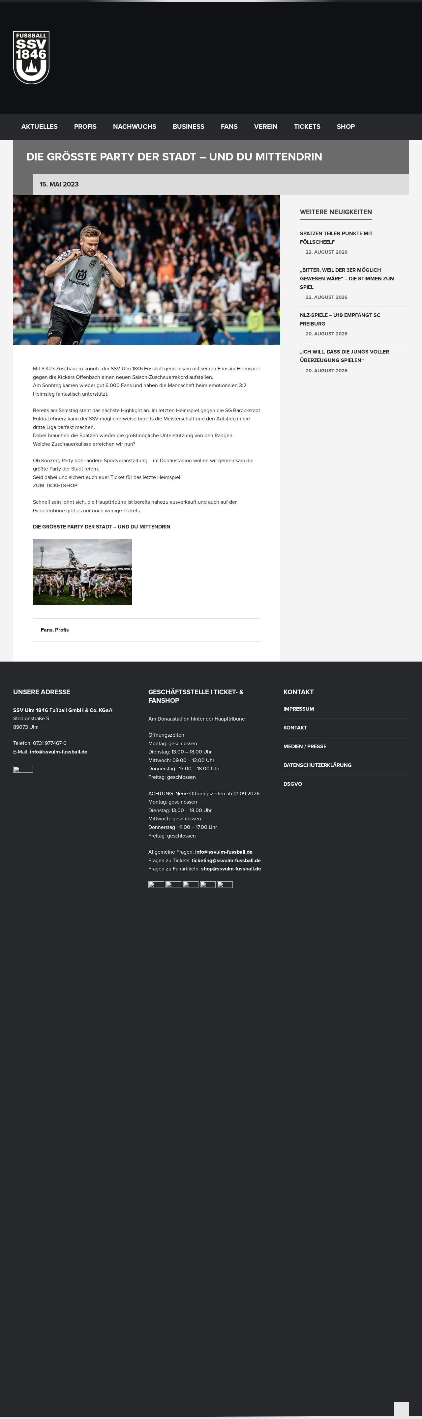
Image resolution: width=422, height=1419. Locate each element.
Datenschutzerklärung (318, 765)
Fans (46, 630)
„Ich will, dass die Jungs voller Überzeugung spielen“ (344, 356)
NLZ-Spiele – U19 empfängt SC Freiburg (340, 319)
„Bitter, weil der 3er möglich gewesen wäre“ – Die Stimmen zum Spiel (347, 278)
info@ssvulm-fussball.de (58, 752)
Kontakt (295, 727)
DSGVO (293, 784)
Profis (62, 630)
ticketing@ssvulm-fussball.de (226, 860)
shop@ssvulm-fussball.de (231, 869)
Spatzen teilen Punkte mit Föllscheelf (336, 237)
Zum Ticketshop (55, 485)
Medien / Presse (305, 746)
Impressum (299, 709)
